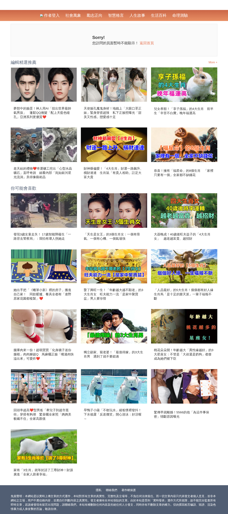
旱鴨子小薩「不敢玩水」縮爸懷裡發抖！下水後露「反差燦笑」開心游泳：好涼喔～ (112, 414)
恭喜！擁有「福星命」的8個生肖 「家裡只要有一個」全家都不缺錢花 (183, 173)
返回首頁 (147, 43)
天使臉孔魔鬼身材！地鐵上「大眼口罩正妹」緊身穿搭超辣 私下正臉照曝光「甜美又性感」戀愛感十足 (112, 113)
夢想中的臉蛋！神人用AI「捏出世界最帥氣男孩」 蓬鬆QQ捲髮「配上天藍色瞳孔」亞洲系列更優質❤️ (42, 113)
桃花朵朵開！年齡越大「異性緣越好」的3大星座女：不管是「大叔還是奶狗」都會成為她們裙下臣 (183, 354)
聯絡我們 (111, 490)
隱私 (99, 490)
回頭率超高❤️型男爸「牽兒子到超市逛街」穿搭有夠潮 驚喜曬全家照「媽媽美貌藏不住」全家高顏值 (42, 414)
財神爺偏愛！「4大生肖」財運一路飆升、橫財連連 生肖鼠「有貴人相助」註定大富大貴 (113, 173)
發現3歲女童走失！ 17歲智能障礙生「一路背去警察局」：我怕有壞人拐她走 (42, 236)
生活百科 (159, 15)
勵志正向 (94, 15)
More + (213, 62)
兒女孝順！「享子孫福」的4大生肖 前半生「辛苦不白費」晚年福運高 (183, 111)
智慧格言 (116, 15)
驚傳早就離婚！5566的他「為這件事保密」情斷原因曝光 (181, 414)
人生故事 (137, 15)
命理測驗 (180, 15)
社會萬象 (73, 15)
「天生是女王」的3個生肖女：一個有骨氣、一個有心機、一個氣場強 (112, 236)
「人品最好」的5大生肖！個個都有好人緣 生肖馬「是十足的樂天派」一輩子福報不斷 (184, 294)
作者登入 (51, 15)
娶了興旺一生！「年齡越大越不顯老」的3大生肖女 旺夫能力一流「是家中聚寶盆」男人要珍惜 (113, 294)
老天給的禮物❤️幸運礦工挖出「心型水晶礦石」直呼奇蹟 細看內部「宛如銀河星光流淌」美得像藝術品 (43, 173)
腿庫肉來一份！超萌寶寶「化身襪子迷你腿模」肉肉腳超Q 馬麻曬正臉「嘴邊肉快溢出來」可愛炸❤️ (44, 354)
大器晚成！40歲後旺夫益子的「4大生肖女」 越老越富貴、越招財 (182, 236)
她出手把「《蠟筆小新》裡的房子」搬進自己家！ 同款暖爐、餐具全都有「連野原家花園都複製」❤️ (42, 294)
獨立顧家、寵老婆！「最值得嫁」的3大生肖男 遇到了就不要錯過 (113, 354)
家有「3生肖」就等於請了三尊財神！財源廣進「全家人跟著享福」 (43, 472)
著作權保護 (128, 490)
